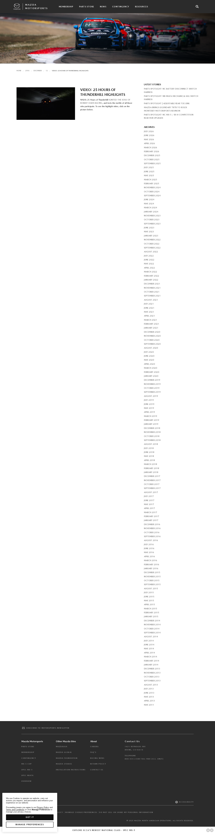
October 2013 (151, 677)
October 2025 (151, 159)
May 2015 (149, 600)
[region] (29, 812)
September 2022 (152, 248)
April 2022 (149, 268)
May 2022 (149, 263)
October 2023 (151, 219)
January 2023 (151, 235)
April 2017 (149, 508)
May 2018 (149, 456)
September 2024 (152, 195)
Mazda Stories (64, 764)
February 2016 (151, 564)
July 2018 (149, 448)
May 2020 (149, 360)
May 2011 (149, 705)
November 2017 (152, 480)
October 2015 (151, 580)
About (93, 741)
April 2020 (149, 364)
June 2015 (149, 596)
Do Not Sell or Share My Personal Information (126, 812)
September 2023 (152, 223)
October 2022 (151, 244)
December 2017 (152, 476)
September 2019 (152, 392)
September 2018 (152, 440)
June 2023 (149, 227)
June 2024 (149, 199)
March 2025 (150, 179)
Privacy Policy (43, 807)
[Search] (197, 6)
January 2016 (151, 568)
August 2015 (151, 588)
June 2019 (149, 404)
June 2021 (149, 308)
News (103, 6)
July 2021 (149, 304)
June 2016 (149, 548)
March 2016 (150, 560)
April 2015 (149, 604)
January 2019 (151, 424)
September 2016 (152, 536)
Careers (94, 747)
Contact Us (96, 770)
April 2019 (149, 412)
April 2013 (149, 701)
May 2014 (149, 648)
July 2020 (149, 352)
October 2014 (151, 628)
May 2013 (149, 697)
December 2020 (152, 332)
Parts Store (86, 6)
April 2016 (149, 556)
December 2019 (152, 380)
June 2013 (149, 693)
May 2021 (149, 312)
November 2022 (152, 239)
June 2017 (149, 500)
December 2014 (152, 620)
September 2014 (152, 632)
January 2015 (151, 616)
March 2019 (150, 416)
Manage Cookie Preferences (81, 812)
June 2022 (149, 260)
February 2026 (151, 151)
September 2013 (152, 680)
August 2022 (151, 251)
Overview (26, 781)
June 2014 (149, 644)
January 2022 (151, 280)
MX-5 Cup (26, 764)
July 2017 (149, 496)
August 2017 (151, 492)
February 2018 (151, 468)
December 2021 (152, 284)
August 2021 (151, 300)
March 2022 (150, 272)
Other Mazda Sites (66, 741)
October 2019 (151, 388)
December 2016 (152, 524)
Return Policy (98, 764)
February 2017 (151, 516)
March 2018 (150, 464)
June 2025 (149, 171)
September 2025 (152, 163)
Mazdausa (61, 747)
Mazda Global (64, 752)
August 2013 (151, 685)
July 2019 (149, 400)
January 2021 (151, 328)
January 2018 (151, 472)
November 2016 (152, 528)
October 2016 (151, 532)
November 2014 (152, 624)
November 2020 (152, 336)
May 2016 (149, 552)
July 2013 (149, 689)
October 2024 (151, 191)
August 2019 (151, 396)
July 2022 (149, 256)
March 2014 (150, 656)
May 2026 (149, 139)
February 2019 (151, 420)
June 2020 (149, 356)
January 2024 (151, 211)
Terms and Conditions (15, 810)
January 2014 (151, 665)
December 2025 (152, 155)
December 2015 (152, 572)
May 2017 (149, 504)
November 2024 (152, 187)
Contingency (120, 6)
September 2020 (152, 344)
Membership (66, 6)
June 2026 (149, 135)
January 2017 (151, 520)
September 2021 (152, 296)
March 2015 (150, 608)
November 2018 (152, 432)
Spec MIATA (27, 775)
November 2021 (152, 288)
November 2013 (152, 673)
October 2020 (151, 340)
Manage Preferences (30, 824)
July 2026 (149, 131)
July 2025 (149, 167)
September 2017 (152, 488)
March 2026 (150, 147)
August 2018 (151, 444)
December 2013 (152, 668)
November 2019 (152, 384)
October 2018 (151, 436)
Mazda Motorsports (36, 6)
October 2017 (151, 484)
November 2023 (152, 215)
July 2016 (149, 544)
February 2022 (151, 276)
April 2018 (149, 460)
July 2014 (149, 640)
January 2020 (151, 376)
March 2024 (150, 207)
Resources (141, 6)
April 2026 (149, 143)
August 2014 (151, 636)
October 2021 (151, 292)
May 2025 (149, 175)
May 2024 (149, 203)
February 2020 (151, 372)
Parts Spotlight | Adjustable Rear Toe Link (167, 103)
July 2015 (149, 592)
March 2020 (150, 368)
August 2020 (151, 348)
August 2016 (151, 540)
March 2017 (150, 512)
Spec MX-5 (27, 770)
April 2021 (149, 316)
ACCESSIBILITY (186, 802)
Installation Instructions (71, 770)
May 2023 (149, 231)
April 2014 (149, 652)
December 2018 (152, 428)
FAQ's (93, 752)
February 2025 (151, 183)
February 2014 (151, 661)
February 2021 (151, 324)
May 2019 (149, 408)
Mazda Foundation (67, 758)
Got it (30, 817)
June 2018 (149, 452)
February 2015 (151, 612)
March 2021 (150, 320)
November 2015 (152, 576)
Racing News (97, 758)
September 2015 (152, 584)
